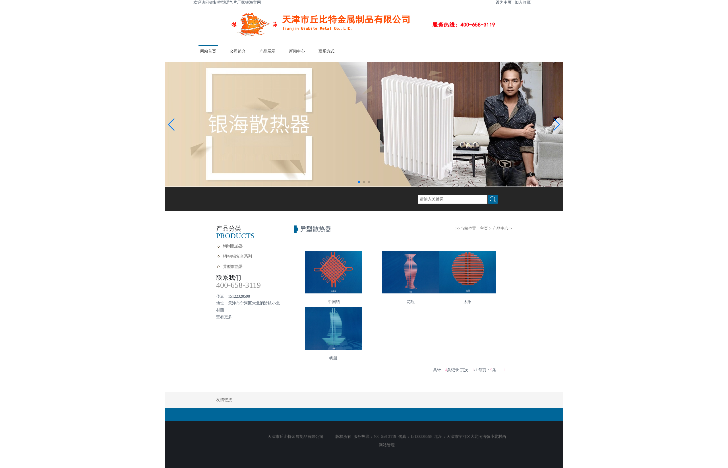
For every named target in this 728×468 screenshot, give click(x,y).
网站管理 (387, 445)
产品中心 (500, 228)
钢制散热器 (233, 246)
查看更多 (224, 317)
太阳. (468, 302)
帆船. (333, 358)
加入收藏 (523, 2)
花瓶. (411, 302)
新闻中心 (297, 51)
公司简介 (238, 51)
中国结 (334, 302)
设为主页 (504, 2)
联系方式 (326, 51)
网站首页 (208, 51)
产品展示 (267, 51)
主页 (484, 228)
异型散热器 (233, 266)
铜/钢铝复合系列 (237, 256)
